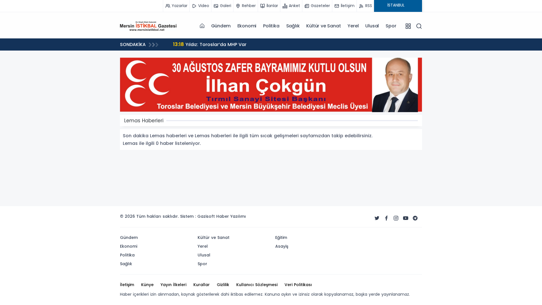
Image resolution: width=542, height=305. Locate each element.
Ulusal (372, 26)
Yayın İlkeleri (173, 284)
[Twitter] (377, 218)
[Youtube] (405, 218)
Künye (147, 284)
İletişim (127, 284)
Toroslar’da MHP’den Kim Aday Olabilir (306, 44)
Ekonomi (247, 26)
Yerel (353, 26)
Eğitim (281, 237)
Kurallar (201, 284)
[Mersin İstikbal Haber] (148, 26)
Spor (391, 26)
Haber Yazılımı (231, 216)
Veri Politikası (298, 284)
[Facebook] (386, 218)
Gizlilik (223, 284)
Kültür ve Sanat (323, 26)
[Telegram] (415, 218)
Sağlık (293, 26)
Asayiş (281, 246)
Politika (271, 26)
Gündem (221, 26)
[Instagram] (396, 218)
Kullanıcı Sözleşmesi (256, 284)
